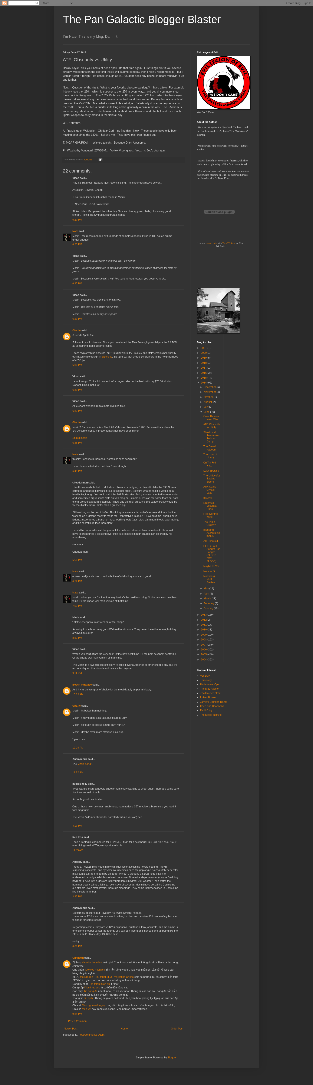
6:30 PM (77, 365)
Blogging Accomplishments (211, 533)
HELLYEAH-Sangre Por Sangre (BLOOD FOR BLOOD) (211, 554)
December (210, 387)
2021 (204, 347)
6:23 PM (77, 244)
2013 (204, 614)
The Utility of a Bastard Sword (211, 478)
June (207, 412)
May (206, 588)
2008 (204, 639)
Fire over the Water (210, 515)
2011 (204, 624)
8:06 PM (77, 946)
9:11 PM (77, 673)
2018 (204, 362)
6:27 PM (77, 283)
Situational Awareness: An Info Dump (211, 437)
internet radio (211, 243)
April (207, 593)
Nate (75, 231)
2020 (204, 352)
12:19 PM (77, 747)
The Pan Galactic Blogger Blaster (142, 19)
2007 (204, 644)
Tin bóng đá (91, 991)
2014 (204, 382)
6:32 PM (77, 410)
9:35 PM (77, 1013)
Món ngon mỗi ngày (93, 1005)
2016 (204, 372)
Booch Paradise (82, 684)
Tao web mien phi (95, 969)
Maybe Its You (211, 566)
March (208, 598)
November (210, 392)
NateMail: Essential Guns (210, 505)
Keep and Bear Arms (212, 706)
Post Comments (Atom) (92, 1034)
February (209, 603)
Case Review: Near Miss (211, 418)
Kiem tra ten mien (92, 962)
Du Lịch (88, 998)
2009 (204, 634)
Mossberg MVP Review (209, 579)
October (209, 397)
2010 (204, 629)
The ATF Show (228, 243)
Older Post (177, 1028)
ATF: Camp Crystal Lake (209, 489)
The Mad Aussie (209, 688)
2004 (204, 659)
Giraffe (76, 330)
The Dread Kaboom (209, 448)
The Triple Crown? (209, 523)
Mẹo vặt (86, 1009)
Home (124, 1028)
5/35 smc (107, 356)
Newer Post (70, 1028)
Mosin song (84, 764)
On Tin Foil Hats (209, 464)
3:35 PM (77, 896)
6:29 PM (77, 318)
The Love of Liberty (210, 456)
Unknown (78, 957)
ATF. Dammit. (210, 541)
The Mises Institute (211, 714)
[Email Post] (100, 159)
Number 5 (209, 571)
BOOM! (207, 497)
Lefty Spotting (211, 470)
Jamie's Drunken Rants (213, 701)
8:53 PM (77, 637)
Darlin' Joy (206, 710)
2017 (204, 367)
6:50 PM (77, 560)
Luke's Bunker (208, 697)
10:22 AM (77, 694)
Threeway (206, 680)
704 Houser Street (210, 693)
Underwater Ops (209, 684)
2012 (204, 619)
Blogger (172, 1057)
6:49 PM (77, 471)
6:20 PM (77, 219)
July (206, 406)
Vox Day (205, 675)
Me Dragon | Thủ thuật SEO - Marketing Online (107, 976)
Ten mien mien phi (100, 983)
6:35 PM (77, 442)
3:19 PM (77, 825)
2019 (204, 357)
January (209, 608)
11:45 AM (77, 850)
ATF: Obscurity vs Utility (211, 426)
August (208, 402)
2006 (204, 649)
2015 (204, 377)
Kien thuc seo (92, 987)
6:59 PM (77, 581)
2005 (204, 654)
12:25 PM (77, 772)
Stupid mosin (80, 437)
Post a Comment (77, 1021)
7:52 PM (77, 606)
